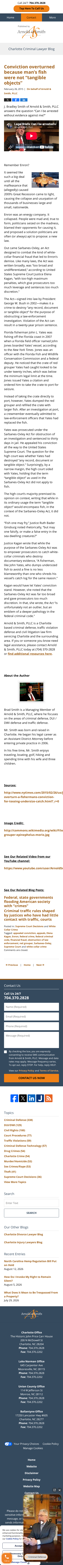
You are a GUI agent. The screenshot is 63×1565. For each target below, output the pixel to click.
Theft (10, 1171)
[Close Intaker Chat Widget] (59, 1490)
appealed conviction (24, 933)
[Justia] (40, 1098)
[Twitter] (23, 1098)
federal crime (27, 936)
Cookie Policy (51, 1444)
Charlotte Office (31, 1332)
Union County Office (31, 1386)
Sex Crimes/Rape (17, 1166)
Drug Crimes (14, 1151)
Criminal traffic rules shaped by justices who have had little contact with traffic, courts (31, 915)
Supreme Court (12, 946)
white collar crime (36, 946)
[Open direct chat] (54, 1490)
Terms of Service (49, 1070)
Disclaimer (31, 1473)
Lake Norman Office (31, 1361)
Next (40, 964)
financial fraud (18, 939)
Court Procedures (18, 1135)
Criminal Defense (18, 1120)
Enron (15, 936)
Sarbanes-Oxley (42, 943)
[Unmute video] (42, 1522)
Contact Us (32, 1493)
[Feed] (48, 1098)
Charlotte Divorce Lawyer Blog (23, 1234)
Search (31, 1213)
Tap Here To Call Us (31, 8)
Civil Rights (14, 1130)
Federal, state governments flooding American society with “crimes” (28, 901)
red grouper (26, 943)
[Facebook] (14, 1098)
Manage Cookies (33, 1448)
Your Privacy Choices (26, 1444)
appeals (41, 933)
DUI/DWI (13, 1125)
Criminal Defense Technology (25, 1146)
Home (10, 17)
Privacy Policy (26, 1070)
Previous (12, 964)
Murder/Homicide (18, 1161)
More (52, 17)
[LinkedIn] (31, 1098)
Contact (31, 17)
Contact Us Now (31, 1078)
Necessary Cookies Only (20, 1554)
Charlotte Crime (17, 1156)
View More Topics (15, 1182)
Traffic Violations (17, 1140)
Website (31, 1466)
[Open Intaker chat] (28, 1563)
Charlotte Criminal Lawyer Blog (31, 32)
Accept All (20, 1545)
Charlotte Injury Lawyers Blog (23, 1242)
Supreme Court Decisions (29, 926)
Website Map (31, 1486)
